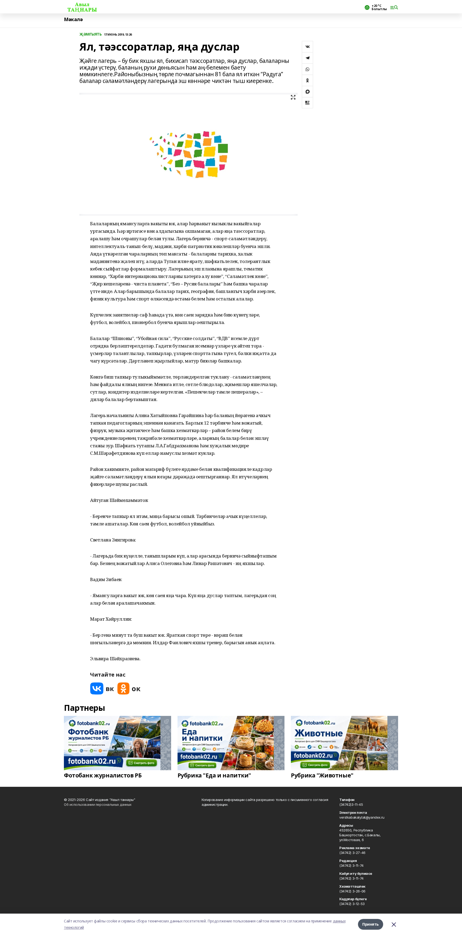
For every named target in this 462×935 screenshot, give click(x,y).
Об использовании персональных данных (98, 804)
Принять (370, 924)
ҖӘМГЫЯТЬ (90, 34)
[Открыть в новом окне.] (102, 688)
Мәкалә (73, 19)
